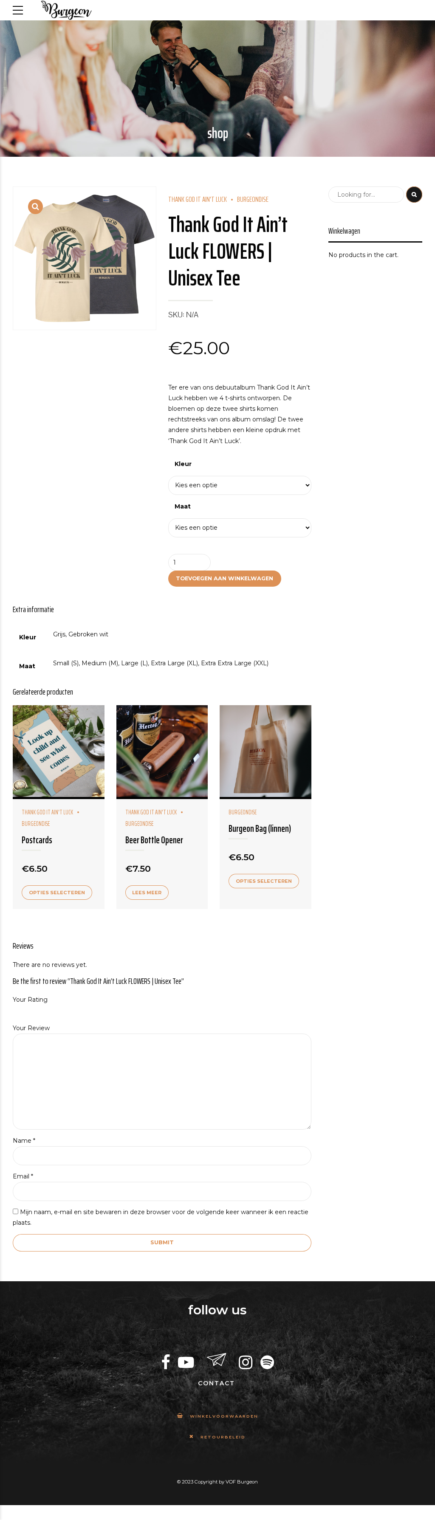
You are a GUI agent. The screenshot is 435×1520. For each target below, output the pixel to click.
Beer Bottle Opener (154, 840)
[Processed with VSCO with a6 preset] (162, 752)
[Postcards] (59, 752)
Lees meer (146, 893)
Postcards (37, 840)
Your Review (31, 1028)
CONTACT (216, 1383)
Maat (183, 506)
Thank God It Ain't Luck (197, 199)
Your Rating (30, 999)
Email (23, 1176)
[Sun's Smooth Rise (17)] (265, 752)
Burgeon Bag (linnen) (260, 828)
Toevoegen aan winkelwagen (224, 578)
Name (24, 1140)
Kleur (183, 464)
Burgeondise (252, 199)
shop (217, 133)
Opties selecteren (57, 893)
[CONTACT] (216, 1360)
